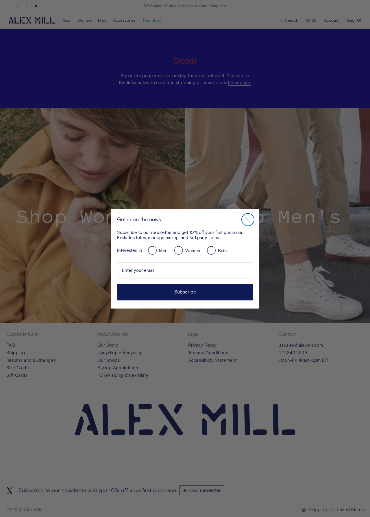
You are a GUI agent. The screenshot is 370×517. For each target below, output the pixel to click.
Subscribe (185, 292)
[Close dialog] (247, 219)
